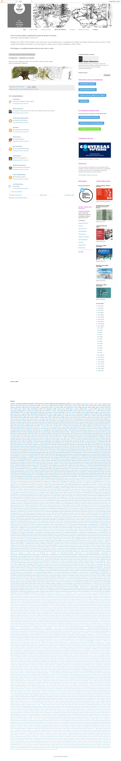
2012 (99, 364)
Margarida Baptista (25, 696)
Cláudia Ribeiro (14, 473)
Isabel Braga (33, 414)
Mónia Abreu (95, 438)
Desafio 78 (60, 664)
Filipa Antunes (18, 417)
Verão (85, 623)
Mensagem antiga (69, 195)
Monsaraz (53, 615)
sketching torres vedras (88, 591)
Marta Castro (107, 427)
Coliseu (42, 455)
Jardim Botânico (16, 581)
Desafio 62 (18, 576)
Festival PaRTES (24, 608)
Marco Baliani (72, 613)
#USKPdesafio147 (105, 524)
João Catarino (95, 422)
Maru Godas (42, 698)
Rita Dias (93, 417)
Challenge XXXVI (80, 459)
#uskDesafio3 (15, 637)
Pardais (57, 616)
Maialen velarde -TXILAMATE (51, 613)
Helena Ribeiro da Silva (72, 561)
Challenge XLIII (105, 514)
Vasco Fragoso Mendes (50, 589)
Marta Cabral (98, 613)
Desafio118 (87, 664)
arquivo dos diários (20, 569)
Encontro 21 (93, 494)
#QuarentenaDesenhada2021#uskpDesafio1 (75, 628)
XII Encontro (77, 462)
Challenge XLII (81, 436)
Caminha (106, 508)
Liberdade (71, 612)
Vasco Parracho (79, 623)
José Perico (53, 581)
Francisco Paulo (44, 679)
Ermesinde (41, 672)
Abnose (51, 414)
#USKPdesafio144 (14, 570)
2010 (99, 368)
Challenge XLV (67, 502)
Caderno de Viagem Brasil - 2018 (71, 602)
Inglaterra (66, 498)
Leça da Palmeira (77, 691)
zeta (65, 407)
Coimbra (108, 460)
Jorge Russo (95, 503)
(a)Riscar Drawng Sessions (87, 637)
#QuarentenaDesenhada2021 (18, 427)
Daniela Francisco (107, 663)
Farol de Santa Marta (22, 675)
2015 (99, 357)
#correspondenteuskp (15, 632)
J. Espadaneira (44, 407)
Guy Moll (107, 548)
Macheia (94, 693)
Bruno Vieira (16, 108)
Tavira (73, 518)
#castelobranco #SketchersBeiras (101, 631)
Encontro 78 (58, 482)
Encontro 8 (88, 481)
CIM (61, 602)
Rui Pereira (36, 586)
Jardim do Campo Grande (29, 687)
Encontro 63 (96, 467)
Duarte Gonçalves (40, 669)
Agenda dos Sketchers (60, 29)
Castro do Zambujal (101, 658)
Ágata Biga (50, 626)
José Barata (35, 688)
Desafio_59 (32, 559)
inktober (14, 482)
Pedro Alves (85, 405)
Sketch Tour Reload (90, 621)
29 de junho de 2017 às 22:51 (20, 188)
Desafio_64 (16, 462)
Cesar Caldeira (102, 575)
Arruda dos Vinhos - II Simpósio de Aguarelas (65, 648)
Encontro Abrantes (41, 479)
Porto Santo (98, 584)
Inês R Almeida (82, 683)
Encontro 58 (45, 490)
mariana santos (103, 417)
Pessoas (46, 584)
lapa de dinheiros (50, 591)
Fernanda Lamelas (71, 412)
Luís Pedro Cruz (105, 612)
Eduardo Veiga (17, 607)
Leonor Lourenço (59, 691)
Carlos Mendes (91, 602)
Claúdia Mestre (35, 661)
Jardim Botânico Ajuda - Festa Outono (38, 610)
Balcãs (65, 650)
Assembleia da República (97, 648)
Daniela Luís (14, 664)
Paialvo (70, 702)
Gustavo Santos (61, 561)
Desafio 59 (35, 664)
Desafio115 (27, 516)
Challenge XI (22, 527)
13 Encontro (33, 639)
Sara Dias (39, 621)
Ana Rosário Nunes (74, 533)
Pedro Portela (78, 565)
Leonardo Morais (63, 612)
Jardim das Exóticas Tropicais (29, 581)
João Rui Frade (34, 690)
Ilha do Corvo (104, 608)
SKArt (86, 620)
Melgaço (58, 487)
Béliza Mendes (55, 602)
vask (20, 592)
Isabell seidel (53, 685)
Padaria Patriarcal (63, 702)
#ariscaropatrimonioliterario (84, 484)
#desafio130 (59, 541)
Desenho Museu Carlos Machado (80, 667)
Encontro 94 (13, 435)
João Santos (45, 405)
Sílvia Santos (97, 427)
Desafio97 (19, 559)
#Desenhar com (60, 592)
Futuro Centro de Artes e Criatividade (67, 679)
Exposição (80, 454)
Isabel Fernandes (89, 580)
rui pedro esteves (77, 591)
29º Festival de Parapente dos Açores (55, 640)
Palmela (84, 702)
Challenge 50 (25, 535)
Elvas (65, 428)
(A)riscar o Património (27, 410)
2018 (99, 323)
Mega (66, 698)
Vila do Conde (100, 551)
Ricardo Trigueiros (22, 500)
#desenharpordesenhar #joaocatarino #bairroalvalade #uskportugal (51, 632)
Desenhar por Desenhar (71, 417)
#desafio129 (27, 508)
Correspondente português (66, 527)
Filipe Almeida (64, 410)
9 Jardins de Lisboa (62, 642)
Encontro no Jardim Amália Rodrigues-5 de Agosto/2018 (55, 671)
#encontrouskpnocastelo (16, 572)
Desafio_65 (28, 503)
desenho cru (13, 459)
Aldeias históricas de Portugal (104, 644)
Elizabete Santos (91, 433)
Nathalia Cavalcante (83, 237)
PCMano (51, 702)
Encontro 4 (20, 490)
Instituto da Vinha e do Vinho (44, 683)
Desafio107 (94, 527)
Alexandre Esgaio (58, 405)
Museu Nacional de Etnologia (33, 452)
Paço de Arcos (57, 565)
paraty (57, 591)
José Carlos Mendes (63, 562)
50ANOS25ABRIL (90, 640)
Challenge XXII (68, 441)
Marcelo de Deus (105, 410)
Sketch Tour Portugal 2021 (78, 621)
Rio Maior (27, 620)
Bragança (82, 556)
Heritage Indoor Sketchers (55, 498)
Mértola (84, 538)
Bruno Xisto (97, 556)
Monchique (68, 511)
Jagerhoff (74, 685)
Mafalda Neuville (20, 694)
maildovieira (21, 553)
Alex (51, 556)
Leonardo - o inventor (41, 691)
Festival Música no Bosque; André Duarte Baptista (72, 677)
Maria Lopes (100, 444)
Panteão (97, 549)
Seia (79, 522)
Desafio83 (67, 546)
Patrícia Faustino (74, 616)
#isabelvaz (86, 632)
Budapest (12, 653)
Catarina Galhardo (104, 526)
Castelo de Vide (44, 444)
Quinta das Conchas (99, 618)
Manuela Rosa (63, 613)
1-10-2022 (30, 599)
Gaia (94, 679)
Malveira (43, 694)
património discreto (14, 626)
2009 (99, 370)
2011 (99, 366)
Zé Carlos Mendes (33, 500)
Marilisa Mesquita (17, 165)
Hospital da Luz (32, 682)
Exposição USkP (65, 444)
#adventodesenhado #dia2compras (20, 631)
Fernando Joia (43, 417)
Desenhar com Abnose (28, 666)
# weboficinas (63, 626)
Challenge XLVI (63, 497)
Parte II (84, 704)
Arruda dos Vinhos (49, 648)
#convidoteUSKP (14, 526)
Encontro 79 (15, 537)
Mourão (67, 699)
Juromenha (67, 690)
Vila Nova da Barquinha (63, 589)
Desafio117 (96, 604)
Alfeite (83, 451)
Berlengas (71, 575)
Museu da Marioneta (61, 564)
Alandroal (73, 644)
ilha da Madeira (86, 624)
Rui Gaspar (29, 586)
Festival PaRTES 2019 (99, 470)
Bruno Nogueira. (96, 651)
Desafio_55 (33, 482)
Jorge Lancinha (103, 687)
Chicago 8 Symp (79, 433)
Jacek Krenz (68, 685)
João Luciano (85, 688)
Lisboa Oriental (85, 412)
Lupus (106, 473)
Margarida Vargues (80, 613)
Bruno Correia (88, 651)
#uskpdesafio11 (105, 572)
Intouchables (48, 441)
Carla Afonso (61, 656)
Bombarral (34, 602)
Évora (82, 415)
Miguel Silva (58, 468)
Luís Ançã (56, 407)
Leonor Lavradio (14, 465)
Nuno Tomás (81, 549)
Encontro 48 (34, 462)
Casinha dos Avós (80, 658)
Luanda (107, 562)
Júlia (73, 690)
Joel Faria (95, 687)
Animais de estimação (47, 647)
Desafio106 (33, 546)
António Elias (97, 647)
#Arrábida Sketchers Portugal (71, 569)
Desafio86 (34, 516)
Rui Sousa (80, 620)
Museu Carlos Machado (76, 699)
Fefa (98, 409)
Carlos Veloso (106, 533)
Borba (39, 602)
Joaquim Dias (77, 687)
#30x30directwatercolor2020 (38, 454)
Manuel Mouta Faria (61, 694)
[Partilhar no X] (32, 87)
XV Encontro (33, 438)
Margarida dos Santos (59, 511)
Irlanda (104, 529)
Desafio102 (57, 535)
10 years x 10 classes (41, 427)
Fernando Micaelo (102, 675)
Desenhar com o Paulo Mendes (73, 666)
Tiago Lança (80, 518)
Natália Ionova (60, 583)
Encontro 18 (34, 607)
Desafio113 (40, 546)
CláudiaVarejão (53, 661)
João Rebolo (26, 690)
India (105, 682)
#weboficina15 (54, 475)
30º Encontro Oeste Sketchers (87, 573)
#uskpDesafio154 (14, 533)
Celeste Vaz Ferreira (92, 428)
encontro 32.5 (67, 524)
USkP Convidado (17, 174)
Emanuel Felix (93, 669)
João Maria (68, 581)
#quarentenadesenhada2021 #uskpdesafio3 (74, 532)
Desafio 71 (54, 664)
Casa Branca (54, 658)
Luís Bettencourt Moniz (48, 487)
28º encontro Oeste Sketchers (70, 573)
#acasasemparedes (40, 570)
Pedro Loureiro (88, 409)
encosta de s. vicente (85, 465)
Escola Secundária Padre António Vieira (94, 672)
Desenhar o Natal (59, 559)
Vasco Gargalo (68, 540)
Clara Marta (21, 661)
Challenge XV (54, 460)
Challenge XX (57, 441)
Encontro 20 (105, 497)
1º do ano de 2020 (77, 639)
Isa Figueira (91, 683)
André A (23, 647)
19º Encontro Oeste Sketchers (50, 599)
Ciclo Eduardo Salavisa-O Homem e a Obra (61, 557)
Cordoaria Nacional (39, 663)
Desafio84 (19, 521)
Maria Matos (49, 468)
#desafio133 (39, 532)
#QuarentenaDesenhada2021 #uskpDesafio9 (43, 594)
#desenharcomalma (85, 570)
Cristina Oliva (78, 527)
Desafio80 (21, 529)
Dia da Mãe (92, 667)
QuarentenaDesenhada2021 (87, 618)
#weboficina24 (62, 508)
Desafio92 (28, 529)
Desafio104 (50, 486)
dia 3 (80, 624)
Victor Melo (87, 487)
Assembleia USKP (23, 460)
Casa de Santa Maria (23, 486)
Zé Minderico (79, 589)
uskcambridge (105, 591)
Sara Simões (28, 433)
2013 (99, 361)
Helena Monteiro (89, 529)
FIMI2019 (34, 580)
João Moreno (13, 452)
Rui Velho (57, 422)
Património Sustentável (43, 706)
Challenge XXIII (49, 432)
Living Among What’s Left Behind (30, 693)
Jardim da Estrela (105, 685)
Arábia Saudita (36, 575)
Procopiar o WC (102, 565)
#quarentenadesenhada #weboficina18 (27, 514)
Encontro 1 (85, 559)
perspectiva (95, 487)
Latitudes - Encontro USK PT (97, 562)
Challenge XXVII (75, 460)
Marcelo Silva (94, 694)
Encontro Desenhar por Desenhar (91, 510)
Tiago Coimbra (102, 588)
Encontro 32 (60, 473)
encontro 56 (76, 506)
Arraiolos (73, 519)
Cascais (12, 419)
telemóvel (98, 591)
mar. (98, 348)
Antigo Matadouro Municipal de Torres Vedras (70, 647)
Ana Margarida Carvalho (38, 600)
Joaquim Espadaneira (87, 687)
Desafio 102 (21, 664)
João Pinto (40, 612)
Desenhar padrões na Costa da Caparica (23, 667)
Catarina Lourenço (19, 659)
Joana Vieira (108, 490)
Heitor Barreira (23, 522)
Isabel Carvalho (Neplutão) (21, 562)
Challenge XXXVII (57, 470)
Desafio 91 (105, 502)
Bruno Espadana (37, 481)
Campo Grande (105, 556)
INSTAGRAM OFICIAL (87, 89)
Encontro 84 (88, 516)
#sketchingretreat (107, 636)
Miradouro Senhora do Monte (28, 699)
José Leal (24, 438)
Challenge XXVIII (68, 459)
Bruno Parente (89, 556)
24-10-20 (61, 599)
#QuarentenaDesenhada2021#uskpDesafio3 (98, 628)
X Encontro (65, 425)
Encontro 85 (82, 439)
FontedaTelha (36, 679)
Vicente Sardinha (92, 623)
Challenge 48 (46, 497)
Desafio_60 (38, 510)
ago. (98, 336)
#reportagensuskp (24, 459)
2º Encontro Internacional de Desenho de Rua (73, 447)
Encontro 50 (43, 462)
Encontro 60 (87, 473)
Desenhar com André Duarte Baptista (71, 576)
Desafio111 (71, 535)
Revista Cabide (19, 540)
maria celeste (22, 409)
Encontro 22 (104, 425)
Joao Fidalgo (64, 476)
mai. (98, 343)
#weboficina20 (53, 508)
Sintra (53, 424)
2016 (99, 355)
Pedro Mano (34, 505)
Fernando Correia (59, 503)
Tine (46, 623)
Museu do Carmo (105, 699)
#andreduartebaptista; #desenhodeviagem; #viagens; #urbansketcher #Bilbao (27, 596)
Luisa (92, 612)
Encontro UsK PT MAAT (23, 561)
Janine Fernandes (17, 433)
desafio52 (75, 624)
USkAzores (84, 417)
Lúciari (11, 613)
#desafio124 (72, 500)
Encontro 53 (66, 463)
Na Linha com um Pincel (30, 701)
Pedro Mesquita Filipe (68, 565)
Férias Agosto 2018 (33, 608)
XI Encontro (96, 432)
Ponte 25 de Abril (80, 468)
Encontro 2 (33, 548)
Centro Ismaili (49, 494)
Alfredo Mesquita (15, 645)
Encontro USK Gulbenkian (35, 671)
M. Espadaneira (18, 613)
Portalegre (43, 618)
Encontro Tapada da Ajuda (26, 89)
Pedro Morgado (14, 551)
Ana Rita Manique (21, 545)
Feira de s (54, 675)
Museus (21, 701)
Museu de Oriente (96, 699)
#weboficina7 (16, 457)
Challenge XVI (57, 463)
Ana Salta (29, 545)
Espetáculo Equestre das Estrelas (23, 674)
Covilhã (61, 663)
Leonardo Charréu (53, 522)
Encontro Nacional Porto (84, 432)
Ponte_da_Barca (82, 584)
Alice (83, 514)
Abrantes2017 (20, 470)
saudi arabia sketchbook (81, 495)
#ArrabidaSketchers (94, 524)
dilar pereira (30, 417)
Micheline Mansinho (92, 498)
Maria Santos (67, 538)
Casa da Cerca (92, 447)
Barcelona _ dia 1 (81, 650)
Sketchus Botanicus (101, 621)
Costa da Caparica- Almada (52, 663)
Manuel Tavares (104, 503)
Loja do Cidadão (43, 693)
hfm (41, 404)
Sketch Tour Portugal (39, 433)
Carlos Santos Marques (17, 658)
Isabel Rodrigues (107, 580)
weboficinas (85, 524)
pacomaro (77, 446)
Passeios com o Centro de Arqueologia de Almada (99, 511)
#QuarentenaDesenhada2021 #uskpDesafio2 (97, 553)
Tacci (84, 479)
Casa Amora (47, 459)
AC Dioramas (22, 644)
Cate (88, 519)
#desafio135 (13, 514)
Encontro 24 (31, 521)
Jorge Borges (16, 492)
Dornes (87, 605)
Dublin (25, 521)
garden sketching (76, 524)
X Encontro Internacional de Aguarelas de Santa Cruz (51, 506)
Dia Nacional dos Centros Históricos (73, 559)
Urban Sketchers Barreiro (75, 492)
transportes (35, 626)
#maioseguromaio (15, 449)
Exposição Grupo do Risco (94, 674)
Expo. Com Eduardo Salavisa (53, 674)
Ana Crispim (16, 184)
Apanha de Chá (13, 648)
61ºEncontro (13, 642)
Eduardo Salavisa (83, 223)
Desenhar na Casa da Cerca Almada (89, 666)
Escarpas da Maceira (79, 672)
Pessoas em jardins (87, 565)
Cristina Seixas (90, 452)
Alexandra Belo (34, 412)
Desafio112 (89, 604)
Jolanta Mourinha (19, 518)
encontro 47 (90, 479)
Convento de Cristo (16, 663)
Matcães (49, 698)
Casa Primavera (62, 658)
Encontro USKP (72, 607)
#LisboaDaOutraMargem (38, 541)
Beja (84, 446)
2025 (99, 308)
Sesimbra (96, 522)
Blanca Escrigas (53, 651)
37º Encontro (32, 526)
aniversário (39, 624)
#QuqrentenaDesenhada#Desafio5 (61, 629)
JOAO (36, 430)
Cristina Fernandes (68, 663)
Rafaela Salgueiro (19, 620)
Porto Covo (22, 551)
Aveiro (24, 455)
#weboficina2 (24, 467)
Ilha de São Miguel (95, 608)
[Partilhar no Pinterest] (35, 87)
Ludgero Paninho (78, 612)
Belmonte (104, 600)
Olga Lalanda (26, 565)
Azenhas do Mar (47, 545)
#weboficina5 (34, 446)
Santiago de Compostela (58, 465)
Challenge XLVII (46, 463)
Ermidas (71, 672)
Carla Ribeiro (68, 656)
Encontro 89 (78, 441)
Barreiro (46, 467)
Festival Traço (92, 439)
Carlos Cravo (31, 557)
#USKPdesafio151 (52, 500)
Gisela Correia (26, 680)
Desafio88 (12, 559)
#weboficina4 (70, 451)
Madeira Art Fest (33, 613)
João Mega (92, 688)
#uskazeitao (97, 597)
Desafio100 (43, 535)
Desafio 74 (31, 576)
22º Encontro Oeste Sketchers (54, 573)
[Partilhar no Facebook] (33, 87)
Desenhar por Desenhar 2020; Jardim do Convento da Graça (47, 667)
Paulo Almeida (16, 513)
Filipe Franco (24, 511)
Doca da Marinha (30, 669)
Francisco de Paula (85, 503)
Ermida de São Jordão (62, 672)
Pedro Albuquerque (93, 616)
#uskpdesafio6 (13, 599)
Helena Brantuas (15, 682)
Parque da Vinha (105, 549)
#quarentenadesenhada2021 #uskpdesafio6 (67, 572)
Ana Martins (74, 475)
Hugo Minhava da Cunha (34, 522)
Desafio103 (64, 535)
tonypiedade (28, 626)
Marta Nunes (48, 495)
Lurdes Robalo (70, 693)
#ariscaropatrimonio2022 (52, 596)
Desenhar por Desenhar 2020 (39, 529)
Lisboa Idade (28, 538)
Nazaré (31, 427)
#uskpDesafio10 (84, 572)
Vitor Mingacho (32, 624)
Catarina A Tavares (40, 557)
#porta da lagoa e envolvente (91, 596)
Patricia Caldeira (48, 565)
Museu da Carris (69, 468)
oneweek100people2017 (27, 475)
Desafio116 (99, 519)
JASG (96, 425)
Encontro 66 (17, 495)
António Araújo (99, 419)
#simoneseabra (98, 492)
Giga (20, 680)
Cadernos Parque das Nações (94, 508)
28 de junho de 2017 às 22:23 (20, 122)
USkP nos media (106, 432)
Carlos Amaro (76, 656)
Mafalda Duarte (22, 564)
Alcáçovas (94, 644)
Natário (71, 701)
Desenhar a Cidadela (96, 546)
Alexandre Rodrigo (58, 556)
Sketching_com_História (66, 588)
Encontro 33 (77, 470)
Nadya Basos (40, 701)
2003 (85, 639)
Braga (99, 433)
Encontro (50, 529)
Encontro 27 (15, 479)
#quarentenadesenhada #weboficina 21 (70, 554)
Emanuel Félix (82, 245)
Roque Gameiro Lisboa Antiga (52, 412)
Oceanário (108, 701)
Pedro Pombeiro (33, 444)
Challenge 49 (54, 497)
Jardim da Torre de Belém (16, 687)
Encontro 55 (36, 490)
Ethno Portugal (41, 674)
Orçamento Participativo (39, 702)
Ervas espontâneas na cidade (35, 468)
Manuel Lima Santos (50, 694)
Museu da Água (86, 699)
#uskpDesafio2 (41, 514)
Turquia (19, 484)
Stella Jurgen (77, 588)
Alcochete (79, 644)
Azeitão (69, 526)
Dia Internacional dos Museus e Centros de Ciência (48, 605)
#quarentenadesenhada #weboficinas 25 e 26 (87, 634)
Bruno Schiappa (105, 651)
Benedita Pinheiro (19, 651)
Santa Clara (32, 621)
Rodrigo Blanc (74, 530)
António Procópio (30, 407)
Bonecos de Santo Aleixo (70, 651)
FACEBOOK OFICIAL (87, 84)
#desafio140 (67, 541)
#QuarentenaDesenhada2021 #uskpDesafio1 (20, 594)
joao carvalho (98, 624)
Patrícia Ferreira (76, 430)
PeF (20, 435)
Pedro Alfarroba (60, 530)
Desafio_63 (108, 478)
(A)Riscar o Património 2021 (30, 457)
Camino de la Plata (73, 655)
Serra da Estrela (39, 540)
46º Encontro (73, 640)
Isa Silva (15, 156)
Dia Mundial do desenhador (67, 605)
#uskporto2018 (65, 435)
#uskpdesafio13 (14, 573)
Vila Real (72, 589)
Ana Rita (41, 494)
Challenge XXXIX (58, 457)
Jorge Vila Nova (25, 492)
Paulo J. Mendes (70, 432)
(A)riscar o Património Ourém (61, 533)
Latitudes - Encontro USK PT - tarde (26, 691)
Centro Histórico (51, 659)
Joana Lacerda (105, 537)
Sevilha (47, 551)
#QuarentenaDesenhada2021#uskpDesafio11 (66, 594)
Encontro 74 (80, 516)
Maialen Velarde (29, 694)
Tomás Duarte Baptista (102, 530)
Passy (104, 704)
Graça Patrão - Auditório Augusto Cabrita (45, 680)
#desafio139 (62, 596)
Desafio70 (25, 482)
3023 (67, 640)
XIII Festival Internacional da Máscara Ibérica (39, 524)
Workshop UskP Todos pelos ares (30, 451)
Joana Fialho (29, 487)
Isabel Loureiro (45, 685)
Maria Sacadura (58, 538)
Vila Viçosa (70, 495)
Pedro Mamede (21, 471)
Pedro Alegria (102, 616)
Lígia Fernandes (38, 549)
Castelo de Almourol (90, 658)
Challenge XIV (63, 449)
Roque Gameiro (72, 522)
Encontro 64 (70, 510)
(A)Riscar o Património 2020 (99, 484)
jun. (98, 341)
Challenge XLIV (41, 486)
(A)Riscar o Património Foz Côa (55, 637)
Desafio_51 (83, 449)
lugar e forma (92, 518)
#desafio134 (106, 513)
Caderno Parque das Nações (82, 575)
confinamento (61, 624)
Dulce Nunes (102, 605)
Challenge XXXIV (14, 438)
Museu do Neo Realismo (97, 564)
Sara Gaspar (46, 621)
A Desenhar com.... (100, 642)
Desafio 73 (64, 604)
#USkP (32, 570)
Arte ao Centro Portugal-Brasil (83, 648)
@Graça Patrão (98, 599)
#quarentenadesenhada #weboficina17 (45, 572)
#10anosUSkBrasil (40, 592)
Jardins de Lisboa (86, 537)
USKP (55, 623)
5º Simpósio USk (27, 502)
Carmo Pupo (27, 658)
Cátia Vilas (90, 663)
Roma (18, 586)
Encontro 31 (86, 467)
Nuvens (91, 701)
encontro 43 (42, 500)
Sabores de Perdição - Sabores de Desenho (99, 620)
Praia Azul (53, 618)
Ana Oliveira (59, 600)
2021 (99, 317)
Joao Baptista (44, 430)
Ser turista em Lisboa (87, 522)
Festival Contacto (37, 677)
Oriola (30, 702)
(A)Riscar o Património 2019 (89, 471)
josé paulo (58, 478)
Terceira (26, 454)
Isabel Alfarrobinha (79, 580)
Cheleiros (103, 659)
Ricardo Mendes (67, 505)
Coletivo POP (61, 661)
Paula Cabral (35, 89)
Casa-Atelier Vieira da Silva (41, 425)
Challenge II (61, 454)
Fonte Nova (28, 679)
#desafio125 (46, 554)
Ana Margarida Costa (50, 600)
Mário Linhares (82, 228)
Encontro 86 (78, 510)
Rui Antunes (28, 567)
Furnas (62, 580)
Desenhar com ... (49, 516)
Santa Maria (67, 518)
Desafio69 (106, 519)
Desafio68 (108, 527)
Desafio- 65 (80, 664)
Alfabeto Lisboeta (87, 430)
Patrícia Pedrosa (83, 616)
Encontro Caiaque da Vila (21, 671)
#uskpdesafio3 (23, 526)
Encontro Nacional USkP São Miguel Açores (90, 521)
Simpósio (35, 567)
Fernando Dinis (93, 675)
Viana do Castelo (62, 436)
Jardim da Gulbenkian (34, 562)
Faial (14, 487)
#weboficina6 (13, 463)
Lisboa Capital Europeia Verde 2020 (90, 476)
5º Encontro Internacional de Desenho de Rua (75, 543)
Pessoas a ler (102, 482)
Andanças (17, 647)
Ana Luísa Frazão (40, 419)
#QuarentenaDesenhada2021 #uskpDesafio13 (71, 553)
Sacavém (82, 530)
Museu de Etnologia (92, 615)
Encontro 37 (58, 516)
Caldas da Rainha (56, 467)
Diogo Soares (22, 669)
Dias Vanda (98, 667)
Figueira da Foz (14, 522)
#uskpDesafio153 (94, 572)
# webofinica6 (71, 626)
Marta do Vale (35, 698)
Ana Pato (22, 441)
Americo (47, 645)
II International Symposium (43, 424)
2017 (99, 326)
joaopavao (73, 513)
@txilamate (91, 642)
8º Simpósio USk (68, 433)
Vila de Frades (23, 624)
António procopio (105, 647)
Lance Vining (13, 691)
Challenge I (95, 489)
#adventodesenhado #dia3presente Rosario (40, 631)
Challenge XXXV (86, 460)
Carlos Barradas (92, 656)
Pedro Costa (83, 482)
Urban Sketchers (50, 471)
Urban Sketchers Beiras (59, 495)
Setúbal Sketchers (104, 522)
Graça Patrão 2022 (60, 680)
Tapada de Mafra (39, 623)
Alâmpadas (41, 645)
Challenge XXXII (92, 446)
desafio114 (12, 541)
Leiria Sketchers (54, 612)
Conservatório (97, 502)
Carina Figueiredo (54, 427)
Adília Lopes (45, 644)
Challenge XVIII (71, 454)
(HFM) (78, 637)
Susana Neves (85, 588)
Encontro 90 (86, 470)
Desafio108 (99, 557)
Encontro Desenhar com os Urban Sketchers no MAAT (98, 486)
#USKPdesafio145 (25, 570)
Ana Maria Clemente (91, 645)
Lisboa (16, 405)
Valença (16, 589)
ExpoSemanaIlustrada (66, 674)
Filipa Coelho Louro (61, 537)
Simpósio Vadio (49, 540)
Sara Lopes (88, 530)
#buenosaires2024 (79, 631)
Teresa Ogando (14, 475)
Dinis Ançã (92, 535)
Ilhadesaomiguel (88, 682)
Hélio (109, 446)
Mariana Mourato (84, 696)
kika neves (41, 484)
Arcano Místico (29, 648)
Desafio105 (13, 516)
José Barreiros (84, 404)
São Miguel (79, 419)
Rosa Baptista (55, 435)
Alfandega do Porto (64, 519)
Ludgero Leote (98, 412)
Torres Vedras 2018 (63, 551)
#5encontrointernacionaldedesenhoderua (85, 626)
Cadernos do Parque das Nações (82, 489)
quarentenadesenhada (66, 591)
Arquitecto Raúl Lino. (38, 648)
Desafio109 (20, 516)
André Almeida (30, 647)
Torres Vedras (92, 415)
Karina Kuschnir (94, 690)
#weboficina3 (25, 449)
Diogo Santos (106, 667)
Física (78, 679)
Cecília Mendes (88, 443)
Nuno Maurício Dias (79, 583)
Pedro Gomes (27, 435)
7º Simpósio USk (73, 438)
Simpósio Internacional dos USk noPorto (30, 588)
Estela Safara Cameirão (55, 490)
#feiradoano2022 (55, 554)
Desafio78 (12, 521)
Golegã (32, 680)
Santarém (101, 468)
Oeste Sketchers (22, 422)
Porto (24, 412)
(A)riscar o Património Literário (20, 489)
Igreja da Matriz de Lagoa (60, 682)
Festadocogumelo (28, 677)
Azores (42, 502)
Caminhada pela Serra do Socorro (48, 655)
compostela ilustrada (34, 447)
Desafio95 (86, 546)
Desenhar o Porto (48, 510)
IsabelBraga (25, 610)
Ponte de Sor (36, 618)
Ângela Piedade (33, 432)
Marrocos (14, 698)
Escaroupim (93, 607)
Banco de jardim (71, 650)
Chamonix (90, 659)
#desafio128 (98, 513)
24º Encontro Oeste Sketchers (71, 599)
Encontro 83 (102, 446)
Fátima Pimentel (98, 473)
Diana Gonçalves (20, 548)
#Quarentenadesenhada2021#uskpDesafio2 (88, 594)
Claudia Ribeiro (104, 489)
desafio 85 (68, 624)
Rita (14, 127)
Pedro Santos (23, 618)
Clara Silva (28, 661)
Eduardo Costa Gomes (67, 669)
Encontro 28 (13, 498)
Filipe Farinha (96, 516)
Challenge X (84, 478)
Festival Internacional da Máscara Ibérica (83, 463)
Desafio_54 (72, 486)
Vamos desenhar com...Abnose (77, 551)
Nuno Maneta (25, 616)
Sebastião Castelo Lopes (42, 513)
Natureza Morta (64, 701)
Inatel (95, 682)
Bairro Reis (59, 650)
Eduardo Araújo (95, 475)
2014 (99, 359)
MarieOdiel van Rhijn (28, 530)
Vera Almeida (96, 424)
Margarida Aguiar (98, 435)
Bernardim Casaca (44, 651)
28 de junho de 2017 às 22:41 (20, 132)
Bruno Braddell (84, 414)
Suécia (65, 567)
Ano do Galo (37, 497)
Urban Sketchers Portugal (20, 420)
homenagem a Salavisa (39, 591)
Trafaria (53, 513)
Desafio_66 (42, 473)
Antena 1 (56, 647)
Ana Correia (100, 543)
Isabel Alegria (73, 428)
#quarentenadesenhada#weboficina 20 (53, 636)
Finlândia (103, 516)
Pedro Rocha (15, 618)
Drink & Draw (96, 497)
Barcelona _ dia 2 (90, 650)
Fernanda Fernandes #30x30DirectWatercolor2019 (77, 675)
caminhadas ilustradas (62, 513)
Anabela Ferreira (75, 478)
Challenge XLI (92, 478)
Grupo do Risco (64, 608)
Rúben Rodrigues (45, 586)
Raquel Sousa (30, 551)
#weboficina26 (49, 533)
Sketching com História (16, 424)
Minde (23, 465)
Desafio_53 (33, 473)
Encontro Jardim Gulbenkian (70, 482)
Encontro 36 (50, 455)
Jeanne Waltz (100, 420)
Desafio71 (57, 486)
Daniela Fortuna (86, 527)
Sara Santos (53, 621)
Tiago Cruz (41, 410)
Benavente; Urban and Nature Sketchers (21, 602)
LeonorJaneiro (86, 581)
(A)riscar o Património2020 (70, 637)
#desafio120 (90, 513)
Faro (41, 432)
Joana (52, 687)
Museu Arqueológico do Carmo (18, 444)
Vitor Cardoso (24, 524)
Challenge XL (59, 502)
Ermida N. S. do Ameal (50, 672)
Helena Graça (24, 682)
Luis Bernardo (52, 420)
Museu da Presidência (73, 564)
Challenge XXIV (80, 452)
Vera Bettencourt (78, 540)
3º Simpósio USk (76, 514)
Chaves (93, 519)
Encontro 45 (65, 516)
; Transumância (72, 642)
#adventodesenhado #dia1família (103, 629)
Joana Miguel (97, 610)
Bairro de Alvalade (90, 600)
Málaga (78, 538)
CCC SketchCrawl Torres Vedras (64, 419)
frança (34, 484)
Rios (36, 551)
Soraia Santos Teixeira (32, 478)
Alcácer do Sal (86, 644)
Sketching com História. (53, 588)
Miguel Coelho (29, 615)
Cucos (85, 663)
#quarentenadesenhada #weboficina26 (90, 554)
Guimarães (100, 548)
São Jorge (18, 623)
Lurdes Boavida (85, 438)
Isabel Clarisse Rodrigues (74, 537)
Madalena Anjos (104, 447)
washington (26, 592)
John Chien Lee (44, 562)
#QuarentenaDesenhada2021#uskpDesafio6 (20, 629)
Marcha (17, 696)
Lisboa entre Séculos (32, 436)
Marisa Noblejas (90, 613)
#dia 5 (69, 632)
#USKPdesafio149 (105, 594)
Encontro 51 (49, 607)
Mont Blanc (47, 699)
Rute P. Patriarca (77, 505)
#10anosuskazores (51, 592)
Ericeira (28, 580)
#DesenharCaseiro (38, 628)
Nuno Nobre (18, 565)
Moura (62, 699)
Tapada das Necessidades (28, 623)
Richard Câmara (29, 540)
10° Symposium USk (36, 467)
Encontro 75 (61, 462)
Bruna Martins (81, 651)
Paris (18, 704)
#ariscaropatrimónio (69, 631)
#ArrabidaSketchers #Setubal (24, 541)
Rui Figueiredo (92, 468)
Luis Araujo (55, 425)
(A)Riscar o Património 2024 (26, 543)
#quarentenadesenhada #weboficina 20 (100, 632)
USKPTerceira (61, 623)
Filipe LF (108, 419)
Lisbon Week (98, 430)
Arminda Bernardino (45, 457)
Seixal (53, 436)
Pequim (29, 618)
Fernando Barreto (92, 436)
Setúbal (70, 465)
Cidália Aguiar (63, 481)
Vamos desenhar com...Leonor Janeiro (34, 589)
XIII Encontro (105, 438)
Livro (101, 581)
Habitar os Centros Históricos (104, 680)
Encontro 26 (41, 607)
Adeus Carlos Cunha (36, 644)
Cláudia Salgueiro (62, 424)
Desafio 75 (36, 535)
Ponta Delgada (73, 584)
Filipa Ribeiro (42, 580)
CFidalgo (40, 653)
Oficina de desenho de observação (20, 702)
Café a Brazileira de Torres (25, 655)
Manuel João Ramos (48, 538)
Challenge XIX (74, 449)
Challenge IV (96, 514)
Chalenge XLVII (28, 604)
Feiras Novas (61, 675)
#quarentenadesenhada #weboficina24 (39, 634)
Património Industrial (31, 706)
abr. (98, 345)
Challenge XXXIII (92, 451)
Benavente (58, 575)
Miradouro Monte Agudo (43, 615)
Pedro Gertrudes (92, 482)
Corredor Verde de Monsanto (79, 557)
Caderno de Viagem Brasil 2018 (91, 526)
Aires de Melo (61, 644)
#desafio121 (15, 532)
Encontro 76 (77, 457)
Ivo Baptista (60, 685)
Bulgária (18, 653)
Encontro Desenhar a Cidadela (97, 559)
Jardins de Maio (96, 537)
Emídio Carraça (26, 607)
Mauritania (61, 698)
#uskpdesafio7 (23, 573)
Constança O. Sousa (71, 439)
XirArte (29, 484)
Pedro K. (109, 616)
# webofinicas (52, 553)
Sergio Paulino (15, 588)
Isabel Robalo (17, 549)
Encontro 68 (73, 516)
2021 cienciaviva (103, 639)
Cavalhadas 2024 (36, 659)
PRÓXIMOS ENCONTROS (89, 117)
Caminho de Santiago (62, 655)
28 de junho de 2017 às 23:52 (20, 141)
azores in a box (47, 624)
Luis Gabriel (87, 441)
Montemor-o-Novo (50, 564)
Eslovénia (12, 674)
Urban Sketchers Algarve (22, 446)
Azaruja (42, 650)
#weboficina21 (40, 533)
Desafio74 (24, 473)
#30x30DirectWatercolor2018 (103, 454)
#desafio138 (80, 500)
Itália (73, 444)
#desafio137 (35, 508)
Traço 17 (95, 441)
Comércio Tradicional (76, 661)
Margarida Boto (34, 696)
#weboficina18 (27, 497)
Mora (58, 699)
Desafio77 (72, 497)
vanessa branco (31, 553)
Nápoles (88, 583)
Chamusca (97, 659)
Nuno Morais (85, 701)
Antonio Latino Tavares (87, 647)
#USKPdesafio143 (37, 554)
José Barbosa (53, 562)
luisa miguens (50, 484)
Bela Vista (98, 600)
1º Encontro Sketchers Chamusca (77, 508)
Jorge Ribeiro (74, 476)
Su (94, 530)
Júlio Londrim (86, 690)
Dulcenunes (48, 669)
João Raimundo (77, 581)
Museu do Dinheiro (85, 564)
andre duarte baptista (57, 524)
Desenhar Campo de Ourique (81, 422)
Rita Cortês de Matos (77, 487)
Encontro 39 (23, 479)
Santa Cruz (54, 452)
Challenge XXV (57, 459)
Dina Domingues (45, 428)
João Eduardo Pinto (82, 444)
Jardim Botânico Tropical (53, 610)
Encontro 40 (80, 481)
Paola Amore (102, 538)
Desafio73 (106, 557)
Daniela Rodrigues (25, 425)
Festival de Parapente (102, 677)
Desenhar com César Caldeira (89, 576)
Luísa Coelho (13, 564)
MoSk (103, 424)
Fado (17, 511)
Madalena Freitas (37, 538)
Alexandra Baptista (57, 404)
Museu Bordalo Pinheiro (35, 439)
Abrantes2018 (33, 489)
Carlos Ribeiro (49, 502)
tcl (46, 569)
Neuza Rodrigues (102, 615)
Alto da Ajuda (30, 645)
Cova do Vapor (50, 446)
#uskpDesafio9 (91, 541)
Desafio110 (13, 503)
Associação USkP (67, 489)
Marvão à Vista (104, 436)
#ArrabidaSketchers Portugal (102, 626)
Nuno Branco (65, 430)
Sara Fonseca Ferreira (56, 586)
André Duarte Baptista (19, 118)
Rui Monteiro (73, 620)
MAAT (45, 549)
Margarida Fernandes (33, 564)
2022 (99, 315)
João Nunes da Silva (83, 562)
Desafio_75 (100, 664)
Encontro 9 (44, 498)
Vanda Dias (89, 419)
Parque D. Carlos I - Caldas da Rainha (41, 704)
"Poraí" (56, 626)
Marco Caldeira (22, 439)
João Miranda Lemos (98, 481)
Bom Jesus (60, 651)
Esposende (100, 607)
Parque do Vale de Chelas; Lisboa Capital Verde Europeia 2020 (66, 704)
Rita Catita (16, 146)
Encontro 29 (50, 473)
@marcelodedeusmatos (82, 642)
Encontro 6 (23, 443)
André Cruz (66, 600)
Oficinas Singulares (47, 422)
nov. (98, 330)
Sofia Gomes (89, 454)
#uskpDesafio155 (105, 554)
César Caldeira (48, 415)
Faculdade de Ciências (69, 490)
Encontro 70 (105, 467)
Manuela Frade (71, 694)
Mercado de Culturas (74, 698)
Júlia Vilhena (78, 690)
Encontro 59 (44, 503)
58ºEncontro (106, 640)
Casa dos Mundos (86, 435)
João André (44, 522)
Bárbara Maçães (46, 602)
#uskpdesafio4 (13, 556)
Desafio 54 (58, 604)
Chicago (106, 433)
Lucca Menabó (61, 693)
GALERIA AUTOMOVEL (86, 679)
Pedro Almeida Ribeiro (58, 479)
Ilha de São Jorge (72, 682)
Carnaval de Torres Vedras (37, 658)
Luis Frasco (71, 414)
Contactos (95, 29)
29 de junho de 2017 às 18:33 (20, 179)
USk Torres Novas (96, 505)
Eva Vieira (69, 446)
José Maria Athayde (75, 498)
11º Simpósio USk (38, 599)
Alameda (68, 644)
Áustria (32, 592)
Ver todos (81, 252)
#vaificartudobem (22, 599)
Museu (50, 549)
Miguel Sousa (13, 699)
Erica (49, 479)
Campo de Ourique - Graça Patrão (96, 655)
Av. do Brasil (25, 650)
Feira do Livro (20, 487)
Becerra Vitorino (81, 519)
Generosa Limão (14, 680)
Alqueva (29, 600)
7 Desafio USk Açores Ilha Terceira (48, 642)
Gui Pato (53, 561)
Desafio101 (50, 535)
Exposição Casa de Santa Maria (80, 674)
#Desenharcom (13, 519)
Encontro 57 (46, 521)
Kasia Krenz (102, 690)
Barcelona (89, 514)
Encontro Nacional (97, 578)
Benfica (65, 575)
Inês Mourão (73, 683)
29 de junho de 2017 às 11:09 (20, 160)
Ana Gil (71, 452)
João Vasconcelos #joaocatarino (56, 690)
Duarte (27, 548)
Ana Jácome (77, 443)
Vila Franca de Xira (90, 551)
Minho (35, 615)
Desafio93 (80, 546)
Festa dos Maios (18, 677)
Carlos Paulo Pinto (101, 602)
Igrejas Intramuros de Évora (91, 561)
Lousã (55, 693)
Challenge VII (30, 441)
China (47, 557)
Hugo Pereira (17, 454)
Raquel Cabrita (20, 567)
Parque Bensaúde (65, 616)
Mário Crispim (100, 407)
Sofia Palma (72, 415)
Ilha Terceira (86, 608)
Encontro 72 (52, 462)
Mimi (19, 699)
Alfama (24, 600)
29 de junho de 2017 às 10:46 (20, 150)
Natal (75, 511)
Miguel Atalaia (21, 615)
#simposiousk (98, 636)
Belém (109, 600)
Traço (25, 447)
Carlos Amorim (84, 656)
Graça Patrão (101, 439)
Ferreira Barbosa (71, 548)
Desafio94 (58, 576)
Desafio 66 (47, 664)
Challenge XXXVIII (98, 460)
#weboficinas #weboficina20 (32, 637)
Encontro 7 (48, 548)
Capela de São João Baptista (50, 656)
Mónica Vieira (41, 583)
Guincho (71, 608)
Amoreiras (53, 645)
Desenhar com (60, 446)
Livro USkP (37, 487)
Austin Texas (17, 650)
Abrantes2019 (92, 543)
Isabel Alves (99, 683)
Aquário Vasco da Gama (87, 533)
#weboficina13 (104, 462)
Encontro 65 (41, 548)
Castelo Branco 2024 (15, 535)
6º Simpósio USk (24, 463)
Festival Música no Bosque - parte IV (51, 677)
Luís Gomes (30, 549)
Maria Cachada (59, 696)
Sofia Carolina (82, 234)
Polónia (41, 505)
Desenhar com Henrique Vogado (56, 666)
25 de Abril (26, 640)
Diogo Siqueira (13, 669)
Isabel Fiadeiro (92, 459)
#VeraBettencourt (90, 629)
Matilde (16, 412)
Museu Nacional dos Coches (36, 465)
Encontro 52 (28, 490)
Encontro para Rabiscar (75, 671)
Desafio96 (102, 604)
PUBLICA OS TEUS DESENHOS (91, 123)
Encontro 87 (100, 452)
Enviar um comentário (16, 191)
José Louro (72, 420)
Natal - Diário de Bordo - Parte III (52, 701)
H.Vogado (23, 414)
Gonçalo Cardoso (81, 490)
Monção (68, 615)
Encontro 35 (101, 494)
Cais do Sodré (36, 655)
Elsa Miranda (85, 669)
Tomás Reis (60, 414)
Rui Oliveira (60, 518)
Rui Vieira (41, 551)
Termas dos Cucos (73, 567)
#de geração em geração (28, 632)
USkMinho (92, 567)
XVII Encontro (86, 462)
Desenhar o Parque (102, 576)
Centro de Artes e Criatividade (63, 659)
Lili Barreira (85, 691)
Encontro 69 (13, 476)
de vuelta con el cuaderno (102, 540)
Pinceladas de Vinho (63, 584)
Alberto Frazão (18, 600)
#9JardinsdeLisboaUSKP (103, 518)
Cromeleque (51, 604)
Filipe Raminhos (50, 580)
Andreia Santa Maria (55, 489)
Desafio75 (64, 486)
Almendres (23, 645)
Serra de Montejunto (76, 479)
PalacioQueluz (23, 584)
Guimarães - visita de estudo (90, 680)
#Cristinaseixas (13, 628)
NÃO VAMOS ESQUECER (62, 455)
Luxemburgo (77, 693)
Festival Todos (105, 521)
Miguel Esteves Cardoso (95, 698)
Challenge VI (46, 481)
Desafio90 (52, 576)
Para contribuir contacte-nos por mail (87, 175)
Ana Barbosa (62, 420)
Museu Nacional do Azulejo (41, 530)
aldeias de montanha (89, 589)
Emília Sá (40, 578)
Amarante (39, 526)
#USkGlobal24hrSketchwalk (50, 447)
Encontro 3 (20, 498)
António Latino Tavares (60, 526)
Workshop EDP (52, 433)
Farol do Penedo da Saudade (35, 675)
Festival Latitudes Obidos (49, 537)
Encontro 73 (54, 449)
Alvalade (14, 575)
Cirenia (64, 494)
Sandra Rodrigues (24, 621)
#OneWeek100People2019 (103, 569)
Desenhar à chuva (67, 667)
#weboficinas (35, 409)
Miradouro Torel (40, 699)
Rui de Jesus (30, 471)
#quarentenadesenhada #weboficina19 (19, 634)
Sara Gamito (40, 471)
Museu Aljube (25, 583)
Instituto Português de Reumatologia (25, 683)
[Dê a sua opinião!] (30, 87)
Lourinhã (92, 444)
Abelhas (28, 644)
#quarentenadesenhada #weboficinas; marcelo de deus (31, 636)
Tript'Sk (50, 623)
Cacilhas (51, 653)
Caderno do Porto (78, 545)
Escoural (107, 672)
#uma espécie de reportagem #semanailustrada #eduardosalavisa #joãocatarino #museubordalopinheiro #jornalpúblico (65, 597)
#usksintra (22, 637)
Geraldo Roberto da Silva (101, 443)
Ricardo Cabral (63, 522)
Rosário (15, 137)
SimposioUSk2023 (67, 621)
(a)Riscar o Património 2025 (42, 556)
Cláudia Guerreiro (87, 502)
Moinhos (42, 564)
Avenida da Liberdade (34, 650)
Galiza (50, 608)
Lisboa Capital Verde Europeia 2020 (71, 427)
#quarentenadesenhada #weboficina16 (27, 597)
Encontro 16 (55, 578)
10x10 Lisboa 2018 (67, 443)
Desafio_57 (88, 497)
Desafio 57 (28, 664)
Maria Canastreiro (68, 696)
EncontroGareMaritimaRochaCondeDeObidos (92, 671)
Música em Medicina (92, 538)
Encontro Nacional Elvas (28, 495)
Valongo (21, 589)
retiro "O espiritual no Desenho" (48, 438)
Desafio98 (25, 559)
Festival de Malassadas (90, 677)
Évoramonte (42, 553)
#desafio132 (31, 532)
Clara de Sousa (36, 604)
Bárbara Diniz (25, 653)
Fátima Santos (45, 436)
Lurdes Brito (46, 435)
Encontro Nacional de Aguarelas (60, 607)
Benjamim (27, 651)
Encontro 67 (50, 482)
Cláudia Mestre (22, 415)
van (110, 530)
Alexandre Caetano (106, 573)
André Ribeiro (27, 575)
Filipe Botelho (59, 432)
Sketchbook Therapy (18, 430)
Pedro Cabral (15, 404)
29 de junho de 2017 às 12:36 (20, 169)
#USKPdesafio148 (71, 484)
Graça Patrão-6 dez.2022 (71, 680)
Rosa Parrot (90, 420)
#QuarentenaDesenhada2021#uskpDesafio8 (42, 629)
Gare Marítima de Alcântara (103, 679)
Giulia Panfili (56, 608)
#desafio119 (47, 519)
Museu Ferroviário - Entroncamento (38, 443)
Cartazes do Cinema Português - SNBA (100, 545)
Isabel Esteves (17, 447)
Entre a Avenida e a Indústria (22, 672)
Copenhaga (44, 604)
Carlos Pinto (108, 656)
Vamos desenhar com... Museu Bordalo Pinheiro (26, 506)
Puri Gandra (76, 618)
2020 (99, 319)
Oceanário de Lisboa (41, 616)
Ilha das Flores (69, 580)
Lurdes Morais (55, 430)
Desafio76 (47, 546)
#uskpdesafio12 (105, 597)
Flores (57, 580)
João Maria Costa (21, 612)
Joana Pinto (13, 538)
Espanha (39, 441)
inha (93, 624)
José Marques (43, 688)
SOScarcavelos (30, 513)
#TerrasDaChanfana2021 (25, 519)
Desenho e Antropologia (29, 605)
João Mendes (73, 562)
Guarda (70, 529)
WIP (24, 484)
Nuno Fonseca (77, 701)
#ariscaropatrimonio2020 (16, 497)
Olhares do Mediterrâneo (37, 565)
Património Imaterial (21, 706)
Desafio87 (24, 510)
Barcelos (75, 526)
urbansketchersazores (42, 475)
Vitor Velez (108, 481)
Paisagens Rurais (77, 702)
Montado (54, 699)
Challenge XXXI (84, 475)
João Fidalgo (40, 495)
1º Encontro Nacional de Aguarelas (64, 639)
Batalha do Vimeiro (57, 545)
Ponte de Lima (57, 505)
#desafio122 (23, 532)
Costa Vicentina (91, 557)
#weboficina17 (44, 508)
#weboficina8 (63, 452)
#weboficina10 (14, 443)
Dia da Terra (77, 605)
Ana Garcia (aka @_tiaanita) (79, 645)
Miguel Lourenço (105, 698)
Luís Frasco (97, 612)
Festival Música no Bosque (83, 548)
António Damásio (80, 600)
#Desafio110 (83, 569)
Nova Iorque (52, 530)
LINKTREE (84, 101)
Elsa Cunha (108, 535)
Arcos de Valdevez (37, 545)
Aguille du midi (53, 644)
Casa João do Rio (74, 424)
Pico (48, 465)
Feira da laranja (46, 675)
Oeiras (90, 427)
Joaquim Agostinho (68, 687)
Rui (23, 513)
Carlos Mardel (101, 656)
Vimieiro (69, 462)
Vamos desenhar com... (89, 410)
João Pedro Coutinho (102, 463)
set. (98, 334)
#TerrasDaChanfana (60, 484)
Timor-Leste (54, 551)
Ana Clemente (68, 645)
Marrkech (109, 696)
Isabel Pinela (98, 580)
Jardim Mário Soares (65, 610)
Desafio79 (53, 546)
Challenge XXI (64, 460)
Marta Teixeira (106, 613)
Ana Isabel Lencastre (32, 470)
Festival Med (69, 503)
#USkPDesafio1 (88, 492)
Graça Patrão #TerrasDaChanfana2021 (40, 561)
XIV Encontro (45, 451)
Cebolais (44, 659)
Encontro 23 (68, 470)
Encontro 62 (105, 475)
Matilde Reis (13, 615)
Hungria (39, 682)
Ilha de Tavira (80, 682)
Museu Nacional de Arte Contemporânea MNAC (65, 549)
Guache (80, 680)
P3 (46, 702)
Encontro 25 (57, 529)
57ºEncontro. (99, 640)
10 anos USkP (63, 438)
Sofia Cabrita (42, 567)
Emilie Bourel (101, 669)
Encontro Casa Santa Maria (17, 468)
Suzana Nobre (72, 405)
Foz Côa (64, 529)
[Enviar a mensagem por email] (28, 87)
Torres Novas (102, 459)
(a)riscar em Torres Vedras (34, 573)
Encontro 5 (45, 449)
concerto (54, 624)
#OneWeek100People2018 (101, 465)
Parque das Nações (15, 505)
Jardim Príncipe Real (94, 685)
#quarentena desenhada (57, 451)
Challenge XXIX (33, 455)
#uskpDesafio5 (23, 533)
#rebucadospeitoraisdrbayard (70, 636)
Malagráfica (36, 694)
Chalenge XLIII (13, 527)
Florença (76, 503)
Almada (15, 441)
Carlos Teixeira (36, 449)
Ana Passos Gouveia (102, 645)
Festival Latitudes (87, 425)
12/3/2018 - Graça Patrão (23, 639)
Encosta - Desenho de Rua (59, 548)
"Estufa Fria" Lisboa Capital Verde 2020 (99, 506)
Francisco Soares (53, 679)
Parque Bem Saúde (26, 704)
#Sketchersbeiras (74, 629)
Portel (48, 618)
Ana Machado (75, 435)
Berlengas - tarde (34, 651)
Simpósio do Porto (14, 524)
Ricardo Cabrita (86, 424)
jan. (98, 352)
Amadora (20, 575)
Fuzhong (94, 548)
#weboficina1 (16, 455)
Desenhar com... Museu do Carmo (45, 559)
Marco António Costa (105, 428)
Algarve (51, 419)
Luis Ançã (80, 242)
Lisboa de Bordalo (29, 518)
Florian (31, 511)
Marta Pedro (20, 698)
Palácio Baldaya (92, 702)
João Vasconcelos (44, 690)
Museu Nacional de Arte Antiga (79, 615)
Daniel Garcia (72, 494)
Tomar (86, 518)
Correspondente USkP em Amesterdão (49, 527)
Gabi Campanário (83, 239)
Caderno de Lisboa (68, 545)
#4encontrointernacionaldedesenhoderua (99, 495)
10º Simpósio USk (103, 471)
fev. (98, 350)
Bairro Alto (53, 650)
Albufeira (98, 573)
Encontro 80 (22, 537)
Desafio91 (73, 546)
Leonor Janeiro (97, 404)
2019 (99, 321)
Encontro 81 (88, 578)
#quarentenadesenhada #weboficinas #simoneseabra (62, 634)
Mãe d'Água (33, 583)
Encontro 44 (37, 435)
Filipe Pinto (95, 414)
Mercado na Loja (84, 698)
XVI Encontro (75, 455)
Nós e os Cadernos (94, 449)
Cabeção (46, 653)
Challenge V (33, 486)
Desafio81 (60, 546)
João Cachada (67, 688)
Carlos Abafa (98, 533)
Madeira (21, 478)
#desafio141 (75, 541)
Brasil (80, 526)
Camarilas (86, 545)
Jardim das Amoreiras (76, 610)
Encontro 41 (38, 521)
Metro (73, 538)
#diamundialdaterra (78, 632)
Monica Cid (101, 498)
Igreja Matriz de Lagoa (48, 682)
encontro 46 (69, 506)
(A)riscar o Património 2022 (62, 514)
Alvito (36, 645)
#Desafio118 (91, 569)
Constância (97, 661)
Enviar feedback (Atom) (21, 198)
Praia (95, 565)
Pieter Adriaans (53, 584)
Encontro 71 (54, 521)
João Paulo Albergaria (31, 612)
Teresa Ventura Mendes (46, 478)
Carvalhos (47, 658)
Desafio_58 (20, 503)
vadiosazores (13, 592)
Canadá (40, 656)
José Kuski (104, 610)
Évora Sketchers (34, 422)
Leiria (21, 452)
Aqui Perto (21, 648)
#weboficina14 (107, 455)
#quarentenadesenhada (29, 405)
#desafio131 (65, 570)
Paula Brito (81, 420)
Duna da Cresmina (56, 669)
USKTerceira (86, 505)
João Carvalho (35, 415)
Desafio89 (45, 576)
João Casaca (35, 492)
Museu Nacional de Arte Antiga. (59, 492)
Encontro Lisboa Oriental (26, 476)
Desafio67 (101, 527)
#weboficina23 (89, 500)
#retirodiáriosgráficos (83, 636)
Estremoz (107, 607)
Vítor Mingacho (47, 409)
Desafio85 (78, 535)
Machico (26, 613)
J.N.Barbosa (48, 511)
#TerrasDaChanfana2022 (16, 508)
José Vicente (61, 581)
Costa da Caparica (24, 546)
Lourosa (50, 693)
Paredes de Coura (32, 584)
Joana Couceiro (59, 687)
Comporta (68, 661)
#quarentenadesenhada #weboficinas (53, 532)
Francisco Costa (39, 511)
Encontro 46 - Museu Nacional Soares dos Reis (71, 578)
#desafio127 (54, 519)
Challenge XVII (59, 439)
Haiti (11, 549)
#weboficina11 (99, 479)
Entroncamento (30, 537)
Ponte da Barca (48, 505)
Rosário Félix (54, 620)
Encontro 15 (47, 578)
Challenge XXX (77, 502)
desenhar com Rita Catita (19, 591)
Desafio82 (100, 478)
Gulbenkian (55, 476)
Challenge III (57, 494)
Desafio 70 (24, 576)
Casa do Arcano (70, 658)
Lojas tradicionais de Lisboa (25, 419)
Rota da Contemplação (64, 620)
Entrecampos (34, 672)
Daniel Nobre (72, 481)
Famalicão (104, 674)
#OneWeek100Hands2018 (103, 592)
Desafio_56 (80, 497)
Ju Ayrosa (19, 530)
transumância (85, 506)
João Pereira (19, 690)
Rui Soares (16, 451)
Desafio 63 (41, 664)
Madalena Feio (101, 693)
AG (20, 482)
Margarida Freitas (43, 696)
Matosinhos (54, 698)
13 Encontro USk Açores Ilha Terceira (46, 639)
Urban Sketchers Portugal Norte (65, 471)
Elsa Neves (33, 578)
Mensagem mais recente (15, 195)
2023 (99, 312)
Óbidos (72, 436)
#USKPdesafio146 (38, 519)
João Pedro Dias (100, 688)
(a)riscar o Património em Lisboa (43, 543)
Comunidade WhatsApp (89, 129)
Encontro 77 (61, 521)
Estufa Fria (38, 537)
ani (76, 465)
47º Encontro (81, 640)
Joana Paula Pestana (43, 581)
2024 (99, 310)
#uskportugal (31, 556)
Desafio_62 (13, 490)
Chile (31, 535)
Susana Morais (50, 567)
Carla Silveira (35, 463)
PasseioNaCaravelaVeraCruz (94, 704)
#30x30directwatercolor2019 (55, 569)
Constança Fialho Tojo (88, 661)
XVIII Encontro (104, 457)
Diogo (83, 605)
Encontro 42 (80, 486)
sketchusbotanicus (39, 569)
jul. (98, 339)
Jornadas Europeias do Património (23, 688)
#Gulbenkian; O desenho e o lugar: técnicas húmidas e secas (80, 592)
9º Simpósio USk (29, 424)
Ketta (69, 422)
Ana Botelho (60, 645)
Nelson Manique (69, 583)
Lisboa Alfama (94, 581)
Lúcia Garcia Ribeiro (86, 693)
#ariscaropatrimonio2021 (57, 631)
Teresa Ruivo (81, 247)
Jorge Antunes (56, 417)
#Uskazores (82, 629)
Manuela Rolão (86, 407)
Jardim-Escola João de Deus (43, 687)
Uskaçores (95, 457)
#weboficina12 (14, 467)
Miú (84, 427)
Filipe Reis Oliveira (20, 679)
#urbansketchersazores (92, 532)
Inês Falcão (65, 683)
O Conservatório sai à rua (98, 583)
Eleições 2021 (77, 669)
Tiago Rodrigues (58, 540)
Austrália (52, 575)
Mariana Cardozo (57, 428)
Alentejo (82, 428)
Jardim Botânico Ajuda (83, 685)
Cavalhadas (27, 659)
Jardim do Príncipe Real (87, 610)
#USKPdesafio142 (86, 455)
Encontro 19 (36, 503)
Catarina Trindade (19, 604)
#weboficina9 (51, 454)
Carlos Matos (75, 425)
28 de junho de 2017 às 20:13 (20, 103)
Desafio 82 (38, 576)
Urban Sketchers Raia (18, 428)
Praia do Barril (68, 618)
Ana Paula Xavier (43, 489)
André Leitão (38, 647)
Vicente (74, 404)
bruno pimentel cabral (100, 589)
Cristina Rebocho (78, 663)
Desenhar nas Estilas (83, 494)
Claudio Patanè (42, 420)
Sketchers (43, 588)
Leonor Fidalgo (50, 691)
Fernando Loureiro (14, 608)
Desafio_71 (94, 664)
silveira (22, 626)
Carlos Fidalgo (68, 467)
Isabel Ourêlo (18, 610)
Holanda (81, 561)
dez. (98, 328)
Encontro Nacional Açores (72, 521)
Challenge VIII (54, 444)
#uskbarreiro (83, 541)
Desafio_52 (77, 467)
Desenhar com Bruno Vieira (41, 666)
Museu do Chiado (14, 701)
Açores (108, 404)
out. (98, 332)
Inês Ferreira (98, 529)
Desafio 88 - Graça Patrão (70, 664)
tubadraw (95, 462)
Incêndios (100, 682)
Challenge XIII (55, 481)
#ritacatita (92, 636)
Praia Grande (61, 618)
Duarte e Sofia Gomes (59, 510)
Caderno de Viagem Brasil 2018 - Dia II (64, 653)
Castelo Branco (48, 439)
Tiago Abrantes (93, 588)
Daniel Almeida (98, 663)
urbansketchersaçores (105, 487)
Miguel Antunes (46, 518)
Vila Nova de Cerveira (89, 540)
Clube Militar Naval (44, 661)
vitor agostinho (81, 513)
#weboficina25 (51, 514)
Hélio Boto (29, 430)
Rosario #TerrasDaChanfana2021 (41, 620)
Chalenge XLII (75, 659)
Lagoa (107, 690)
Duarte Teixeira (99, 535)
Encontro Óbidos (104, 451)
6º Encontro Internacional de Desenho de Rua (28, 642)
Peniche (67, 479)
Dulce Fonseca (94, 605)
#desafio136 (97, 455)
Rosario (31, 404)
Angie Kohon (75, 556)
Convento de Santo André (28, 663)
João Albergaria (82, 231)
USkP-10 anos (20, 436)
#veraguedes (32, 533)
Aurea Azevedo (44, 575)
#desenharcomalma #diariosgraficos (100, 570)
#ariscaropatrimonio (62, 500)
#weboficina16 (65, 475)
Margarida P (51, 696)
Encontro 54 (78, 473)
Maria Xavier (76, 696)
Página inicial (43, 195)
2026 (99, 306)
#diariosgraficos (69, 596)
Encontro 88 (31, 479)
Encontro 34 (69, 473)
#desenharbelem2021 (75, 570)
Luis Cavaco (87, 612)
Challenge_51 (83, 659)
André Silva (72, 600)
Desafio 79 (16, 89)
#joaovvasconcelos (79, 596)
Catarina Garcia (14, 546)
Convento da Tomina (106, 661)
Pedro (14, 99)
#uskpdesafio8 (22, 556)
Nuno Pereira (32, 616)
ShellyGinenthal (55, 443)
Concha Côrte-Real (14, 510)
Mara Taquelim (86, 694)
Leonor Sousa (68, 691)
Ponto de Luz (91, 584)
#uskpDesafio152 (105, 532)
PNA (56, 702)
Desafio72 (14, 529)
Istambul (89, 490)
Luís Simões (38, 518)
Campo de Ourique (14, 557)
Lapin (24, 549)
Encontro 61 (41, 482)
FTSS (51, 503)
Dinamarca (85, 535)
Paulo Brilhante (25, 505)
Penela (40, 584)
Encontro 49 (37, 498)
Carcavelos (93, 575)
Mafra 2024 (41, 613)
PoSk (64, 422)
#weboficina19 (33, 494)
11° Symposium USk (58, 543)
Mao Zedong (79, 694)
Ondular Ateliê (51, 616)
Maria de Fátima (45, 492)
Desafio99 (31, 510)
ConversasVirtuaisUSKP (32, 527)
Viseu (77, 471)
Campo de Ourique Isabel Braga (29, 656)
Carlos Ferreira (83, 602)
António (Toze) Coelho (48, 526)
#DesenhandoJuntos (25, 628)
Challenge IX (34, 460)
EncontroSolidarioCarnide (83, 607)
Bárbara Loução (33, 653)
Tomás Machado (84, 567)
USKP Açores (61, 415)
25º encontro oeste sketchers (86, 599)
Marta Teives (27, 698)
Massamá (18, 583)
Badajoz (47, 650)
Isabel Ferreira (36, 685)
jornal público (106, 624)
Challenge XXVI (45, 470)
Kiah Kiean (20, 538)
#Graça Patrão (104, 441)
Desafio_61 (40, 516)
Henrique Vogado (78, 608)
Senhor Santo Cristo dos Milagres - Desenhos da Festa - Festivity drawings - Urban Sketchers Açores (87, 586)
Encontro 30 (28, 498)
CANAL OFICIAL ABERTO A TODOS (92, 95)
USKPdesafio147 (70, 623)
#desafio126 (57, 570)
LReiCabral (46, 612)
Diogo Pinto (25, 462)
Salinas (17, 621)
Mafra (43, 414)
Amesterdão (67, 556)
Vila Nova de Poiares (102, 623)
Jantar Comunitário (98, 490)
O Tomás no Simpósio (99, 701)
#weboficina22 (100, 541)
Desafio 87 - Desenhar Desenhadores (77, 604)
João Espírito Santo (76, 688)
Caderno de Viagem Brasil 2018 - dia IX (83, 653)
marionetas (30, 569)
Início (24, 29)
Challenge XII (44, 460)
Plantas (68, 530)
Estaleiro (35, 674)
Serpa (59, 621)
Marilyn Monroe (101, 696)
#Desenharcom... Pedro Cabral (53, 628)
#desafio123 (50, 570)
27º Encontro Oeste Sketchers (38, 640)
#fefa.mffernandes (29, 572)
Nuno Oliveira (82, 511)
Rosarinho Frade (106, 449)
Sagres (12, 621)
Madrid (83, 498)
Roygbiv (53, 518)
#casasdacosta (88, 631)
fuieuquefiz (29, 591)
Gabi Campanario (43, 608)
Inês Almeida (57, 683)
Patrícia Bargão (65, 487)
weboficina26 (43, 626)
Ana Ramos (66, 478)
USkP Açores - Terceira (101, 567)
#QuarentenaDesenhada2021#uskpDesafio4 (20, 554)
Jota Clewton (50, 688)
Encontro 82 (86, 457)
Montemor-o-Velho (61, 615)
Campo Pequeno (83, 655)
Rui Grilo (32, 420)
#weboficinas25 (43, 637)
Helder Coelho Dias (78, 529)
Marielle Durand (93, 696)
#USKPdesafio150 (50, 541)
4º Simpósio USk (36, 459)
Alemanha (35, 502)
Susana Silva (59, 567)
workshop (12, 439)
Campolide (23, 557)
